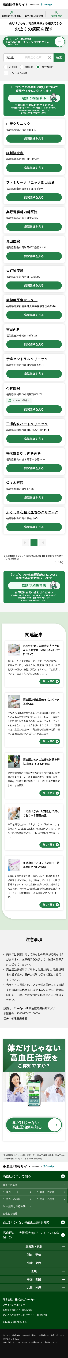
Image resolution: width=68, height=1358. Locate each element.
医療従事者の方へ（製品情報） (19, 1309)
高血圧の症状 (47, 1192)
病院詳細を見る (34, 138)
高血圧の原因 (13, 1199)
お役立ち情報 (10, 1213)
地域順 (29, 66)
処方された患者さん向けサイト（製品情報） (25, 1315)
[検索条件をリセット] (49, 57)
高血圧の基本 (10, 1184)
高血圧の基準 (47, 1199)
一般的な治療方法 (15, 1206)
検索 (59, 57)
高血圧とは (12, 1192)
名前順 (13, 66)
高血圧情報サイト (15, 4)
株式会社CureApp (25, 1299)
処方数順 (47, 66)
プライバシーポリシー (14, 1304)
